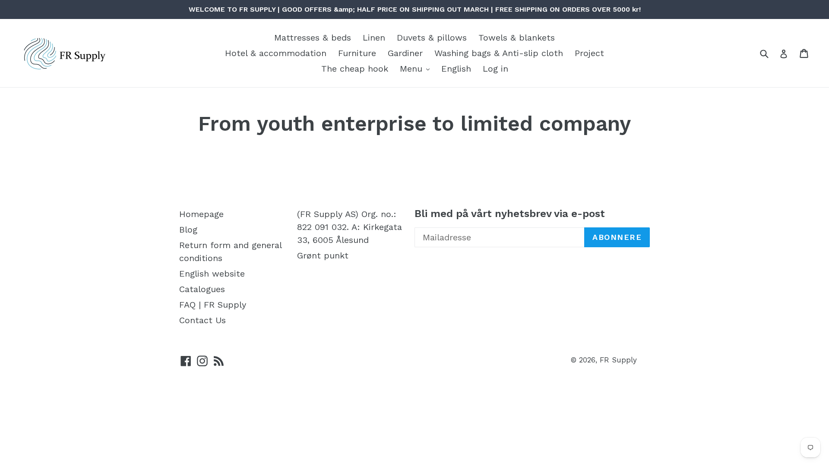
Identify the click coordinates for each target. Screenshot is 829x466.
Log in (495, 68)
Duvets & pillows (432, 37)
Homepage (201, 214)
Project (589, 53)
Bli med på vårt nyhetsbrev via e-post (509, 214)
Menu (412, 68)
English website (212, 273)
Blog (188, 229)
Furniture (357, 53)
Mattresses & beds (312, 37)
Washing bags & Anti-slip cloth (498, 53)
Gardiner (405, 53)
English (456, 68)
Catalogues (202, 289)
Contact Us (202, 320)
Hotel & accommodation (275, 53)
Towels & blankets (516, 37)
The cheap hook (354, 68)
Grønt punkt (322, 255)
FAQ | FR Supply (212, 304)
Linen (374, 37)
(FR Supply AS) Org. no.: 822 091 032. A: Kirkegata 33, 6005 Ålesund (349, 227)
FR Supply (618, 360)
